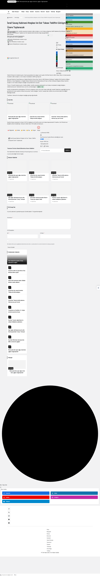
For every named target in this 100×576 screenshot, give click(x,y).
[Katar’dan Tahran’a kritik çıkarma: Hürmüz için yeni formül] (60, 111)
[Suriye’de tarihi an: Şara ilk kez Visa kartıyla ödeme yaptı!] (17, 269)
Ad (8, 233)
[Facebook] (9, 509)
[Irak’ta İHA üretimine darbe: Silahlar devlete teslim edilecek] (17, 279)
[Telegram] (9, 519)
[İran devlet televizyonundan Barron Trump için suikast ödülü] (39, 193)
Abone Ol (67, 150)
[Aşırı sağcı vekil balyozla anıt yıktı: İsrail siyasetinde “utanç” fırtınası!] (17, 193)
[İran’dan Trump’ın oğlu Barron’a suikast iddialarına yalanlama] (61, 193)
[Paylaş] (56, 66)
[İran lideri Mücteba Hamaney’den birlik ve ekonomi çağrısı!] (17, 339)
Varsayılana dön (44, 144)
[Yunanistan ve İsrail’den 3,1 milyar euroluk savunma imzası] (17, 309)
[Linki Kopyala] (70, 71)
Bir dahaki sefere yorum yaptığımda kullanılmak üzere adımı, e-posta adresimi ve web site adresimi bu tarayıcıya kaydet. (31, 244)
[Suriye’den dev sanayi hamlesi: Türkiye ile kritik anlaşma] (39, 111)
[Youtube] (9, 523)
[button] (67, 6)
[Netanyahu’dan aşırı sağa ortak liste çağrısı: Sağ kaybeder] (17, 111)
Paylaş (47, 146)
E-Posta (42, 233)
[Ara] (67, 4)
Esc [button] (15, 575)
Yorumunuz (10, 217)
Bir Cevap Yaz (11, 207)
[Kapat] (67, 9)
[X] (9, 512)
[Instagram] (9, 516)
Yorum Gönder (11, 247)
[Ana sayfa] (8, 11)
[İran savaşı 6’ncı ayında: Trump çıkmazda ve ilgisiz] (17, 259)
